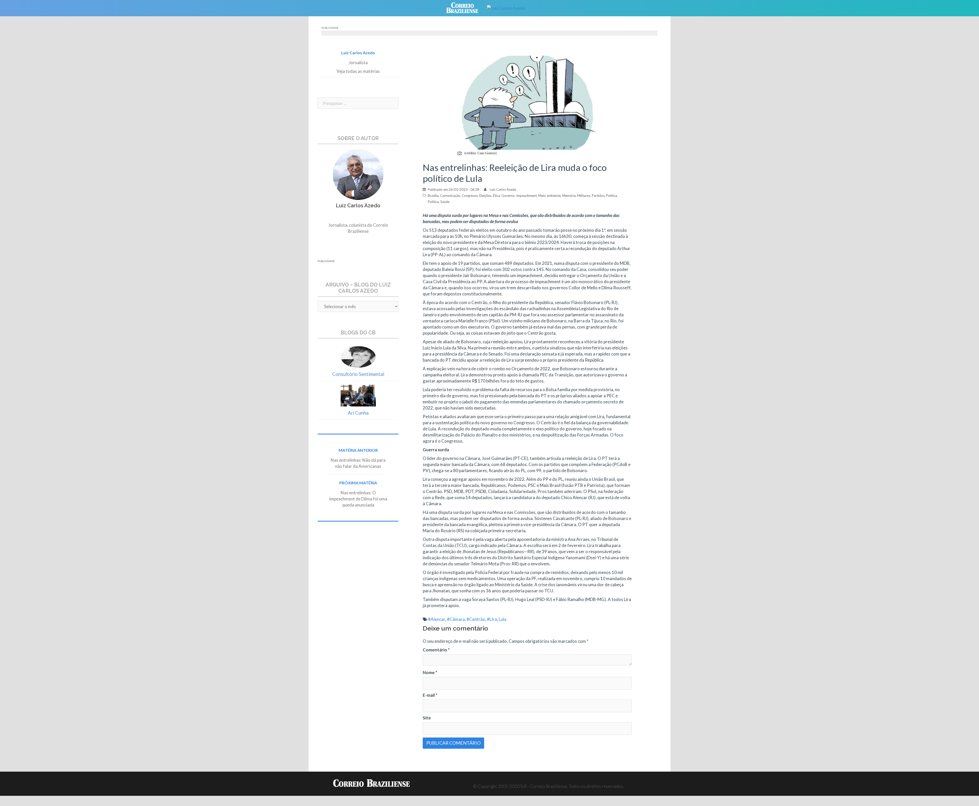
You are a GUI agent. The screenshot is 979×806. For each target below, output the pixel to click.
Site (427, 717)
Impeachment (526, 196)
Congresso (470, 196)
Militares (583, 196)
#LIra (492, 619)
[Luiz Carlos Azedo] (510, 7)
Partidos (598, 196)
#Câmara (456, 619)
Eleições (485, 196)
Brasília (433, 196)
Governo (508, 196)
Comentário (436, 649)
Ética (496, 196)
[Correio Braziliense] (466, 7)
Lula (502, 619)
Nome (430, 672)
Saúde (444, 202)
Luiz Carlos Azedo (503, 189)
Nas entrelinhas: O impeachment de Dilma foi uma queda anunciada (358, 499)
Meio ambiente (549, 196)
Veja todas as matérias (358, 71)
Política (611, 196)
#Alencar (436, 619)
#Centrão (476, 619)
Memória (569, 196)
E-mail (430, 695)
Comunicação (450, 196)
